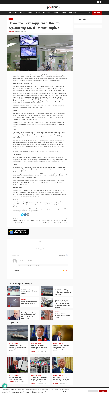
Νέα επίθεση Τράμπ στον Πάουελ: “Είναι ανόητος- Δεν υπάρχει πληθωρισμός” (62, 365)
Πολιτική (22, 12)
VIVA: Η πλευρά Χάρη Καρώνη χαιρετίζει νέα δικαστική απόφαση (13, 302)
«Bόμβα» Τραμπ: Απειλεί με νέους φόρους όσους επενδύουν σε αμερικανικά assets (62, 333)
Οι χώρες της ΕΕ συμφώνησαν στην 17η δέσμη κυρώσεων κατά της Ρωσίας (40, 365)
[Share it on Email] (28, 214)
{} (38, 265)
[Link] (36, 265)
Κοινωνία (30, 12)
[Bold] (20, 265)
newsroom (11, 353)
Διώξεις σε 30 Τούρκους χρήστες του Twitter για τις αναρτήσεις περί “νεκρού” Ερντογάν (54, 220)
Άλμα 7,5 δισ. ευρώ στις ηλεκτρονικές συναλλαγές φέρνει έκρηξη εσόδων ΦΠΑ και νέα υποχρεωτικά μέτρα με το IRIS (47, 302)
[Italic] (22, 265)
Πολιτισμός (46, 12)
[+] (40, 265)
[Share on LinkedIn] (25, 214)
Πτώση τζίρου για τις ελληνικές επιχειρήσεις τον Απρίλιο (47, 315)
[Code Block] (34, 265)
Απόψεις (64, 12)
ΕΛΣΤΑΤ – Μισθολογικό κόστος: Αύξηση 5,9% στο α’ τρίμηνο (13, 291)
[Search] (89, 12)
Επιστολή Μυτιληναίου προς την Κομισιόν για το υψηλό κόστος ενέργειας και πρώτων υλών (13, 315)
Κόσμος (38, 12)
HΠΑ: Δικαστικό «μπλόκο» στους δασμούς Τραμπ (17, 365)
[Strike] (26, 265)
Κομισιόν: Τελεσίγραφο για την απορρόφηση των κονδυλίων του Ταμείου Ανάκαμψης (40, 333)
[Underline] (24, 265)
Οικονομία (56, 12)
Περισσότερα (72, 12)
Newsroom (11, 31)
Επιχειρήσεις (24, 299)
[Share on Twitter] (22, 214)
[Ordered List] (28, 265)
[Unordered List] (30, 265)
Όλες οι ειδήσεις (13, 12)
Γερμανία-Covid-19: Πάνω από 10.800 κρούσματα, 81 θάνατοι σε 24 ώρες (26, 220)
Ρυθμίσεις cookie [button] (93, 391)
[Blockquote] (32, 265)
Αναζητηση (97, 12)
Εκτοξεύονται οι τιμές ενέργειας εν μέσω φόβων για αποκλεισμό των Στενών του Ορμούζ (47, 291)
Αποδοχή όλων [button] (102, 391)
